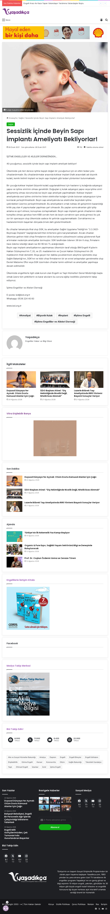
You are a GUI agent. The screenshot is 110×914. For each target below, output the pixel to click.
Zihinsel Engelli (22, 767)
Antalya (43, 757)
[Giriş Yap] (101, 20)
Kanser (39, 762)
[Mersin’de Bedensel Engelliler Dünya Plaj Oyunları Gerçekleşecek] (55, 808)
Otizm (62, 762)
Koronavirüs (51, 762)
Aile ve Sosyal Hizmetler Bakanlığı (22, 757)
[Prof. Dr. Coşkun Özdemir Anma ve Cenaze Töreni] (14, 562)
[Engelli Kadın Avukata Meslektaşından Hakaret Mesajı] (66, 808)
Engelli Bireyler (75, 757)
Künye (51, 904)
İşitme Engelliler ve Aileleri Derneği (55, 321)
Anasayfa (12, 118)
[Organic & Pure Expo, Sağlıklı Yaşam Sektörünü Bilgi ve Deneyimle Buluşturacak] (14, 549)
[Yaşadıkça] (15, 11)
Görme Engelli (27, 762)
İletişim (104, 904)
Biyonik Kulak (45, 315)
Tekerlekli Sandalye (93, 762)
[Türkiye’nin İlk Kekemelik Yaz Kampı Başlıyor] (14, 536)
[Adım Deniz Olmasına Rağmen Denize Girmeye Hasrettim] (44, 800)
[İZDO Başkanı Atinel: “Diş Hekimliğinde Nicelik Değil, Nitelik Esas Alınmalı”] (55, 379)
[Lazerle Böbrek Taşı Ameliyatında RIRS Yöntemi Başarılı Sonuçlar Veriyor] (88, 379)
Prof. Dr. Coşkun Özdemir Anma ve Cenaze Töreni (50, 558)
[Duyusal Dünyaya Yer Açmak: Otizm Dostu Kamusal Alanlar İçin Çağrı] (21, 379)
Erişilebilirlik (13, 762)
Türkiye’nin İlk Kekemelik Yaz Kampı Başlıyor (47, 532)
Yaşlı (10, 767)
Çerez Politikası (79, 904)
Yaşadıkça (32, 337)
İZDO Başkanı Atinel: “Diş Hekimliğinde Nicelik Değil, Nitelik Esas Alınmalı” (53, 393)
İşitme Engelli (82, 315)
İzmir (44, 767)
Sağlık (21, 118)
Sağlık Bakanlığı (75, 762)
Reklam (91, 904)
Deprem (53, 757)
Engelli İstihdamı (91, 757)
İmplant (64, 315)
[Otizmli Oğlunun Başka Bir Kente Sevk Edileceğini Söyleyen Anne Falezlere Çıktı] (44, 807)
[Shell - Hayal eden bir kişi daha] (55, 32)
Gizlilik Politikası (63, 904)
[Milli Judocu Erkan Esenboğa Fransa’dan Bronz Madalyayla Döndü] (55, 800)
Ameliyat (26, 315)
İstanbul (35, 767)
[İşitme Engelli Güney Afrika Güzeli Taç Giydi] (66, 800)
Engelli (62, 757)
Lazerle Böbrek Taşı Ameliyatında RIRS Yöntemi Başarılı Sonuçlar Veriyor (88, 393)
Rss (97, 904)
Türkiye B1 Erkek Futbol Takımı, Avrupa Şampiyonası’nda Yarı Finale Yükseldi (57, 3)
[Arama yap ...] (106, 20)
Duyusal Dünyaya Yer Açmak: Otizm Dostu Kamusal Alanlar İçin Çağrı (20, 393)
